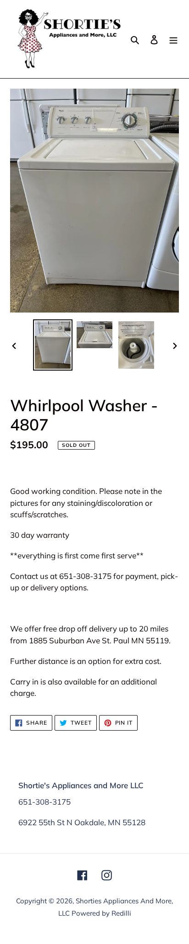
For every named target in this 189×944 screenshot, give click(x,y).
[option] (53, 345)
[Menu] (173, 39)
